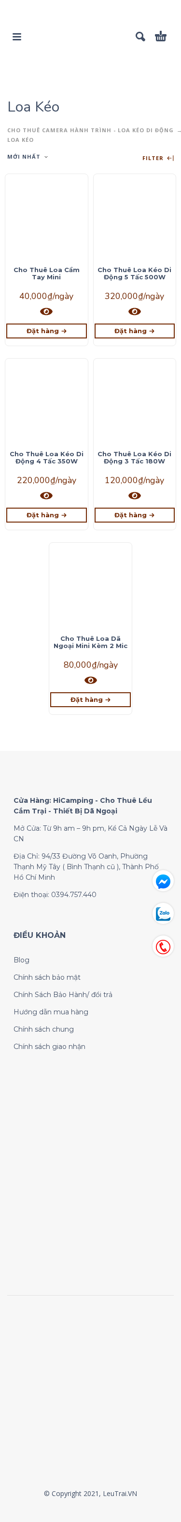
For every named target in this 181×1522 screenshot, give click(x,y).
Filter (154, 158)
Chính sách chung (44, 1029)
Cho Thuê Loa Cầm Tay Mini (47, 273)
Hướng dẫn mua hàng (51, 1012)
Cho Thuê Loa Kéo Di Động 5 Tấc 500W (134, 273)
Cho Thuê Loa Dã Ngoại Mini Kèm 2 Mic (90, 642)
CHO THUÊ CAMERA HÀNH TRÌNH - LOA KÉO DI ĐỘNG (90, 130)
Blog (21, 960)
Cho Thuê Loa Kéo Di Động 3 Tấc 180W (134, 457)
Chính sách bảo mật (47, 977)
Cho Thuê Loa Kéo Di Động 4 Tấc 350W (47, 457)
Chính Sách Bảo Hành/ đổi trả (63, 994)
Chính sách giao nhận (49, 1046)
